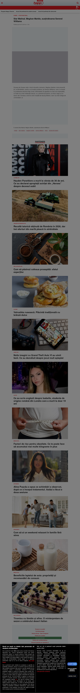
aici (16, 679)
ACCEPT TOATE (72, 664)
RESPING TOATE (72, 676)
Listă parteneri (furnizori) (43, 671)
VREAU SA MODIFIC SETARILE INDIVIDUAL (72, 670)
